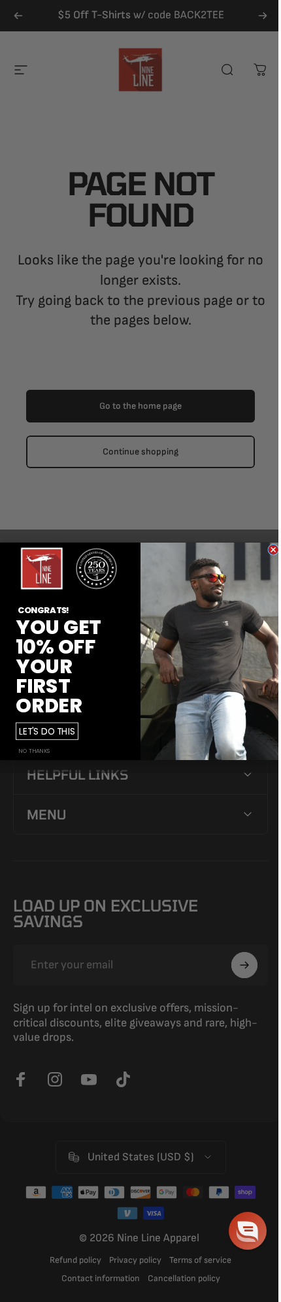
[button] (238, 1231)
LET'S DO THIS (42, 730)
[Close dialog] (268, 549)
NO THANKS (30, 750)
